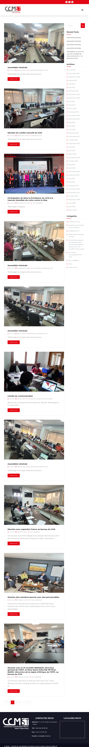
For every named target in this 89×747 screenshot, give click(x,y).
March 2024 (73, 108)
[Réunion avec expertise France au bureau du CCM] (34, 503)
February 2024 (73, 112)
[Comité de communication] (34, 370)
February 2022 (73, 133)
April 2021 (72, 150)
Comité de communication (20, 396)
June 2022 (72, 129)
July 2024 (72, 101)
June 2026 (72, 70)
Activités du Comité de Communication (40, 399)
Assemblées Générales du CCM (38, 70)
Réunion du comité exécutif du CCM (25, 133)
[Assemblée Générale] (34, 41)
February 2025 (73, 91)
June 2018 (72, 203)
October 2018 (73, 196)
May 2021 (72, 147)
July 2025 (72, 84)
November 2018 (74, 192)
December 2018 (74, 189)
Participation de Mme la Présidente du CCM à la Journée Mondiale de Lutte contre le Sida (30, 199)
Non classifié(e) (37, 203)
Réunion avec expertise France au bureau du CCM (31, 529)
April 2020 (72, 168)
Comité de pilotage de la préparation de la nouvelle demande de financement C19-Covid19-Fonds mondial (76, 244)
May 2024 (72, 105)
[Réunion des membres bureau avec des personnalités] (34, 571)
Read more (13, 79)
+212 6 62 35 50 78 (41, 728)
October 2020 (73, 161)
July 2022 (72, 126)
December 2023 (74, 115)
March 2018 (72, 210)
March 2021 (72, 154)
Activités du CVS (74, 231)
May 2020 (72, 164)
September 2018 (74, 199)
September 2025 (74, 77)
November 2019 (74, 175)
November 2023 (74, 119)
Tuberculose (73, 267)
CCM (12, 70)
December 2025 (74, 73)
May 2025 (72, 87)
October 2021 (73, 140)
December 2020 (74, 157)
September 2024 (74, 98)
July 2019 (72, 178)
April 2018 (72, 206)
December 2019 (74, 171)
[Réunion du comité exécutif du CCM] (34, 106)
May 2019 (72, 182)
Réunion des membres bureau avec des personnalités (33, 597)
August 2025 (73, 80)
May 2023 (72, 122)
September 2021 (74, 143)
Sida (70, 264)
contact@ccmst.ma (43, 736)
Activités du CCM (36, 135)
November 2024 (74, 94)
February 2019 (73, 185)
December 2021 (74, 136)
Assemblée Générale (17, 67)
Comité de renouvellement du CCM (75, 255)
